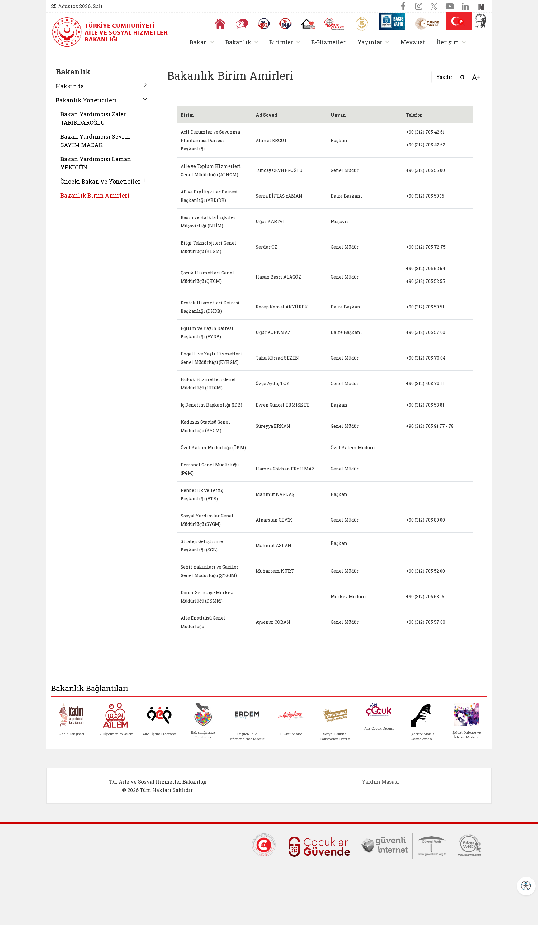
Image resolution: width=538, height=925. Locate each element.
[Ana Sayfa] (220, 23)
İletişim (452, 42)
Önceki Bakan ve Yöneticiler (100, 181)
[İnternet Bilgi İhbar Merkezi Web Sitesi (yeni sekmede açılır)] (469, 844)
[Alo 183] (263, 23)
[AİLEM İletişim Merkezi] (334, 24)
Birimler (286, 42)
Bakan (203, 42)
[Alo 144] (285, 23)
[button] (461, 22)
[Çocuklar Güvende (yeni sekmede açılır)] (319, 845)
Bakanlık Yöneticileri (86, 100)
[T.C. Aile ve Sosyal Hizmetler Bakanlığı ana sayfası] (67, 32)
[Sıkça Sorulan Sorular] (242, 23)
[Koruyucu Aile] (308, 24)
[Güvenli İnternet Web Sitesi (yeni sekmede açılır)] (384, 844)
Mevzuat (412, 42)
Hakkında (70, 86)
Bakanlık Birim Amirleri (95, 195)
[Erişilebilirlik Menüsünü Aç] (526, 886)
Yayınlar (374, 42)
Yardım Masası (380, 781)
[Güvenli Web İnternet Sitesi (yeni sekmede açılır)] (432, 844)
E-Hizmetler (328, 42)
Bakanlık (243, 42)
